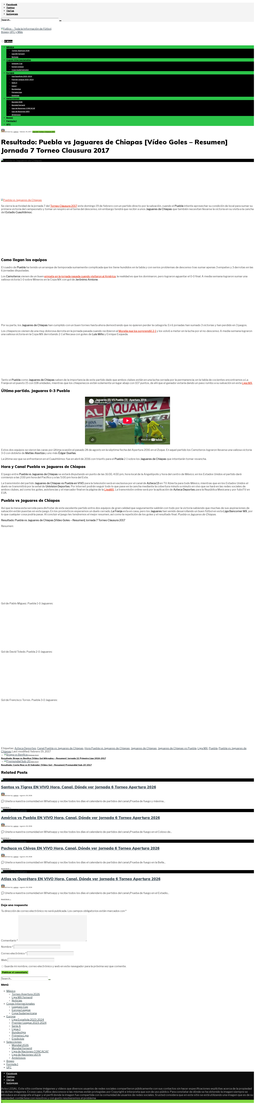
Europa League (18, 67)
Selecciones (12, 98)
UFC (8, 124)
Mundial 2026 (17, 102)
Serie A (14, 83)
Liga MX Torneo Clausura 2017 (43, 132)
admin (15, 132)
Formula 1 (11, 121)
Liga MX (202, 748)
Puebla (213, 748)
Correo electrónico (13, 953)
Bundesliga (16, 89)
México (10, 47)
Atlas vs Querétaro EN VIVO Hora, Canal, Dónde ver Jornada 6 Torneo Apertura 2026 (80, 878)
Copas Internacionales (18, 60)
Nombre (7, 946)
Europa (10, 73)
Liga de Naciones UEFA (20, 111)
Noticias (15, 57)
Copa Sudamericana (20, 70)
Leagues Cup (17, 63)
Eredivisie (15, 95)
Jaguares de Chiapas (144, 748)
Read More (6, 807)
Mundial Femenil (18, 105)
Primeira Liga (17, 92)
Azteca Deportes (25, 748)
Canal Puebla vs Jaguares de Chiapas (60, 748)
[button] (2, 41)
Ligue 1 (14, 86)
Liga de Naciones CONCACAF (23, 108)
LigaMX (109, 489)
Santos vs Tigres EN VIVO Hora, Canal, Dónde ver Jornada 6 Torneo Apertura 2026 (78, 787)
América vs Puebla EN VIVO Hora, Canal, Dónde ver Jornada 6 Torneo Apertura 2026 (80, 817)
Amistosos (16, 115)
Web (4, 960)
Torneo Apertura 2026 (20, 50)
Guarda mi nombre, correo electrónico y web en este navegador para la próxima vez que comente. (65, 966)
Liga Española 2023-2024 (22, 76)
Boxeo (9, 117)
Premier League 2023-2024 (23, 79)
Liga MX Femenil (18, 54)
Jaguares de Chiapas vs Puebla (177, 748)
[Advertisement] (127, 178)
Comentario (9, 940)
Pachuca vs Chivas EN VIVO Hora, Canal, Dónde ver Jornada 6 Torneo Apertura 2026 (80, 848)
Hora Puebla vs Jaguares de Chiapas (107, 748)
